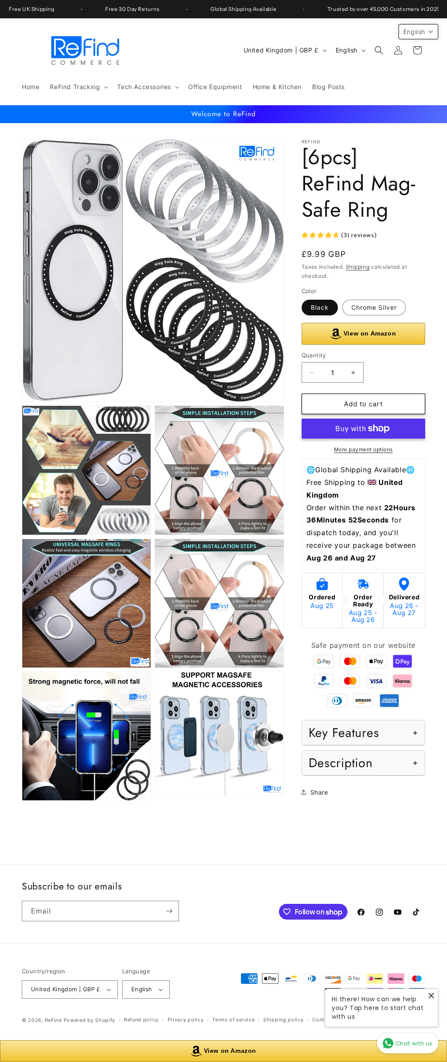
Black (320, 307)
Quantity (314, 355)
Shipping (358, 266)
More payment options (363, 449)
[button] (78, 87)
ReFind (53, 1020)
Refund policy (141, 1020)
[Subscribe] (169, 911)
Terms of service (233, 1020)
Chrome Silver (374, 307)
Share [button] (319, 792)
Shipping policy (283, 1020)
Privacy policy (186, 1020)
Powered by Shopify (90, 1020)
